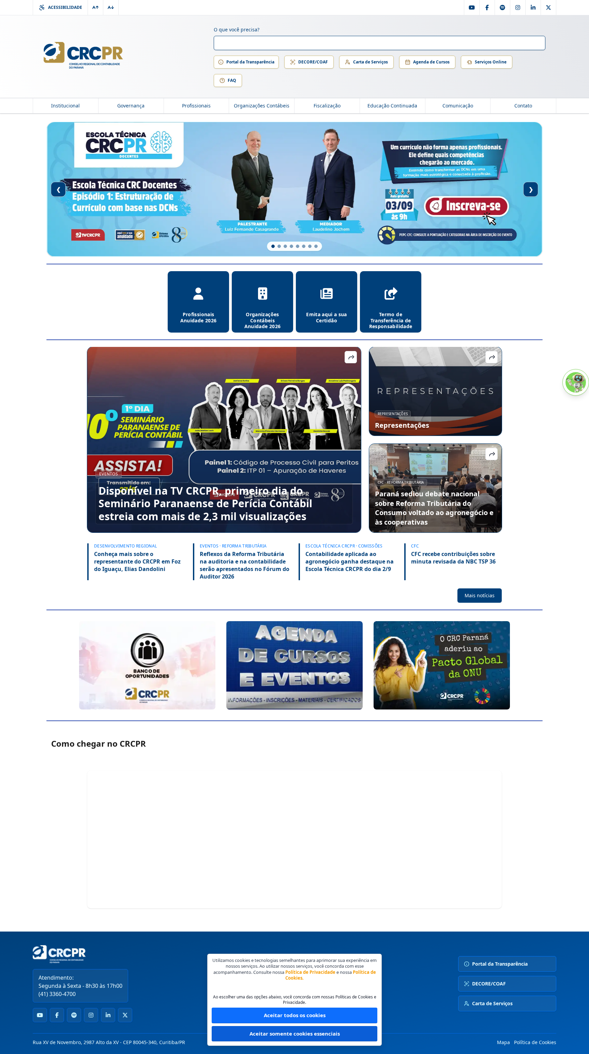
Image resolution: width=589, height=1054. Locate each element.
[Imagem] (147, 665)
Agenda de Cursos (431, 62)
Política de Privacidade (310, 972)
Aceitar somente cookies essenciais (295, 1033)
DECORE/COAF (313, 62)
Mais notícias (480, 595)
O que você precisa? (236, 29)
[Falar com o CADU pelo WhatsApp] (575, 382)
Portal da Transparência (250, 62)
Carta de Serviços (370, 62)
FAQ (232, 80)
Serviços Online (491, 62)
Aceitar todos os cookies (295, 1015)
